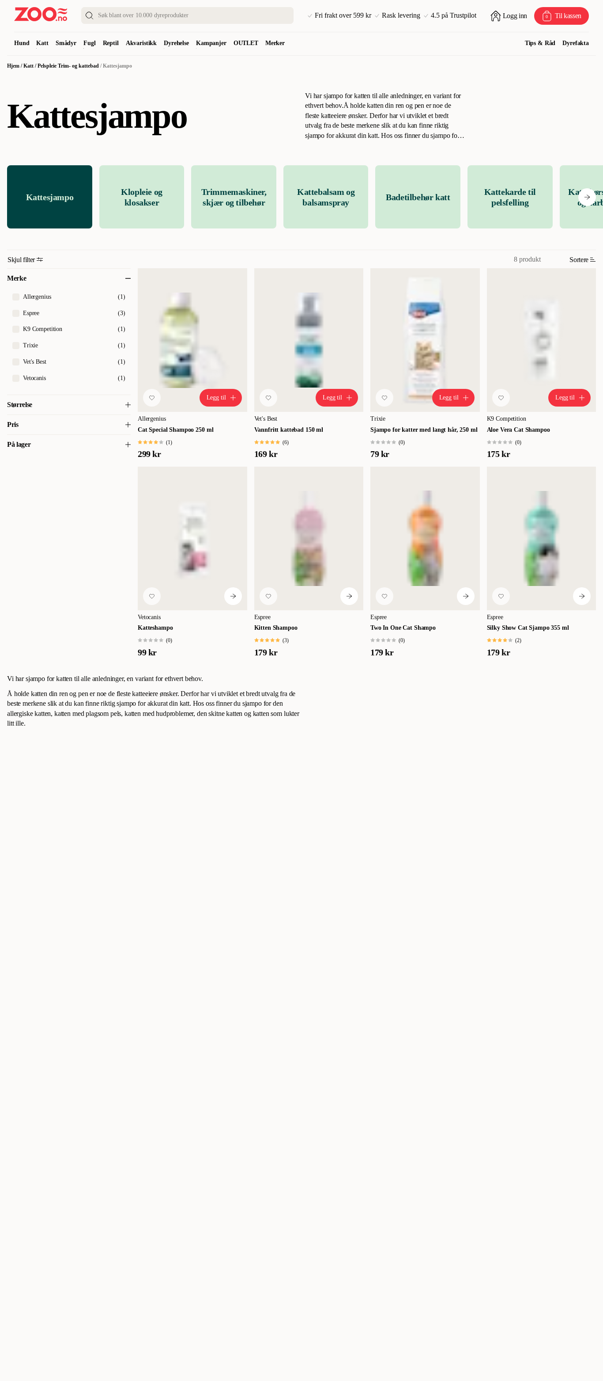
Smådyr (66, 43)
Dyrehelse (176, 43)
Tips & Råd (540, 43)
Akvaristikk (141, 43)
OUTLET (246, 43)
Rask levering (401, 15)
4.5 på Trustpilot (453, 15)
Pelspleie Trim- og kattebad (68, 66)
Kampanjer (211, 43)
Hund (21, 43)
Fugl (89, 43)
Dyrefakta (575, 43)
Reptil (111, 43)
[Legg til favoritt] (152, 398)
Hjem (13, 66)
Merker (275, 43)
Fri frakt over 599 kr (343, 15)
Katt (42, 43)
